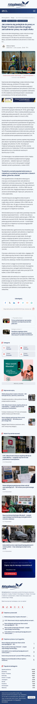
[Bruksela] (10, 354)
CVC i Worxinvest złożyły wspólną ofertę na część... (19, 620)
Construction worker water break (12, 75)
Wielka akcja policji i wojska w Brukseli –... (16, 617)
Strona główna (5, 17)
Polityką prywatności (7, 700)
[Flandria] (27, 354)
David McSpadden (28, 75)
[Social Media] (3, 607)
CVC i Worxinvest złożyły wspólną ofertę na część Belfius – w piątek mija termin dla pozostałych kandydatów (14, 406)
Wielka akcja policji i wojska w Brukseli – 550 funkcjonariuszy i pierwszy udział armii (14, 394)
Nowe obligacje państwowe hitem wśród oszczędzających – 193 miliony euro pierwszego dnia (13, 419)
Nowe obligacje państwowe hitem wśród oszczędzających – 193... (16, 624)
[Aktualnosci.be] (18, 4)
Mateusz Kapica (10, 46)
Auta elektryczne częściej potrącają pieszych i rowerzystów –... (18, 632)
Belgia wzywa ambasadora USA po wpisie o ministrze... (14, 659)
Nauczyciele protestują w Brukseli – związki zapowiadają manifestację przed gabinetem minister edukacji (17, 517)
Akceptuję (31, 697)
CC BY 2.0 (22, 77)
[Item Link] (31, 397)
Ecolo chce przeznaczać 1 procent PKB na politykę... (16, 655)
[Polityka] (10, 348)
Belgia (12, 17)
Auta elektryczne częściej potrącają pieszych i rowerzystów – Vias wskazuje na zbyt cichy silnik (18, 547)
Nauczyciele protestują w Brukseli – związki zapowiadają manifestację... (17, 628)
